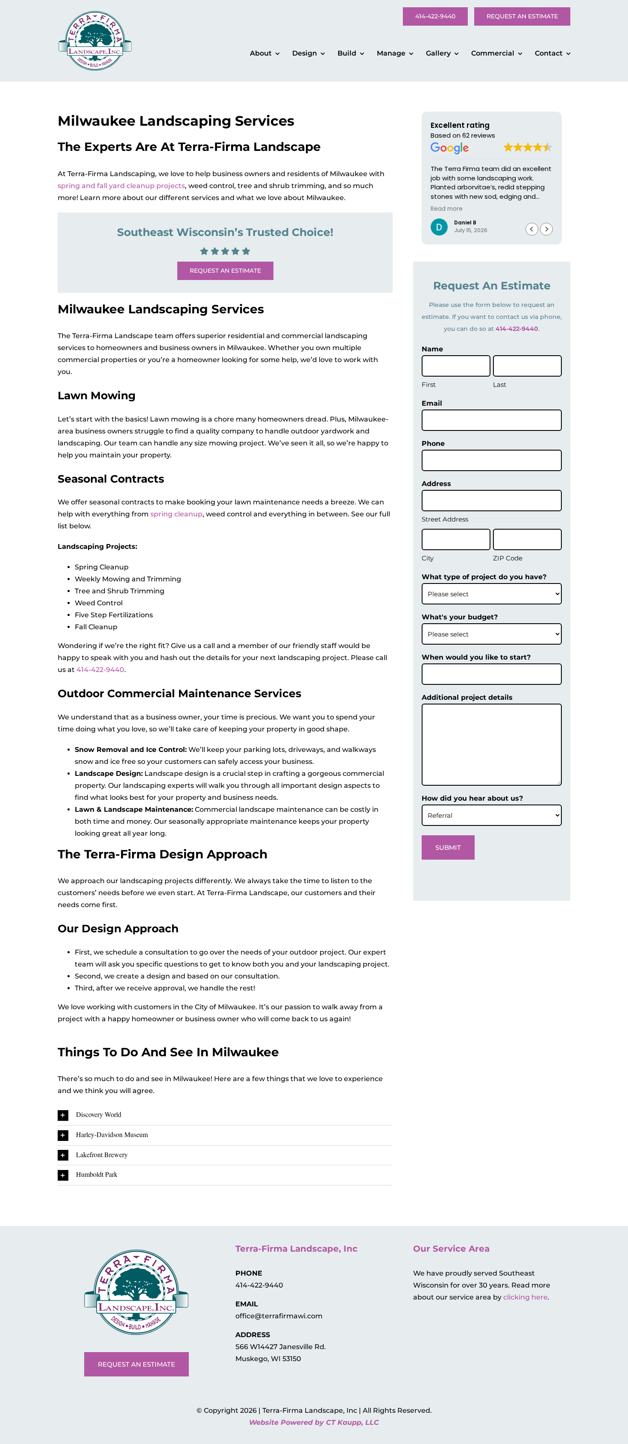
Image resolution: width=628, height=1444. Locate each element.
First (429, 384)
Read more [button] (447, 209)
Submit (448, 847)
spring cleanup (176, 514)
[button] (225, 1115)
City (428, 558)
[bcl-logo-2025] (95, 7)
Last (499, 384)
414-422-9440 (100, 670)
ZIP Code (507, 558)
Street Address (445, 519)
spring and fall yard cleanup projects (121, 186)
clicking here (525, 1297)
